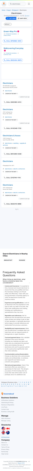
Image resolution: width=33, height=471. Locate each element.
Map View (23, 18)
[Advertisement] (16, 230)
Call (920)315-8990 (13, 204)
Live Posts (4, 407)
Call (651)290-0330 (13, 154)
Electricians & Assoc (11, 136)
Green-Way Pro (10, 31)
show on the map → (11, 93)
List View (12, 18)
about (27, 15)
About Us (4, 442)
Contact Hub (5, 409)
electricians (8, 90)
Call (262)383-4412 (13, 102)
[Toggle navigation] (28, 4)
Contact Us (4, 445)
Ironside (22, 260)
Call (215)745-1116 (13, 178)
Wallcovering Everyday (13, 48)
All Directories (5, 437)
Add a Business (5, 418)
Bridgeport (8, 260)
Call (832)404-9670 (14, 60)
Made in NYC (21, 463)
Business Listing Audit (7, 411)
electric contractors (19, 169)
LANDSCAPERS (7, 35)
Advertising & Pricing (7, 402)
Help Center (4, 454)
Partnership (4, 451)
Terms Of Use (5, 447)
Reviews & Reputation (7, 405)
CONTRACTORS (7, 54)
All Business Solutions (7, 400)
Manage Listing (5, 420)
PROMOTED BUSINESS (11, 34)
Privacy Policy (5, 449)
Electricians (8, 83)
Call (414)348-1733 (13, 128)
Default (7, 24)
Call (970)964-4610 (13, 41)
